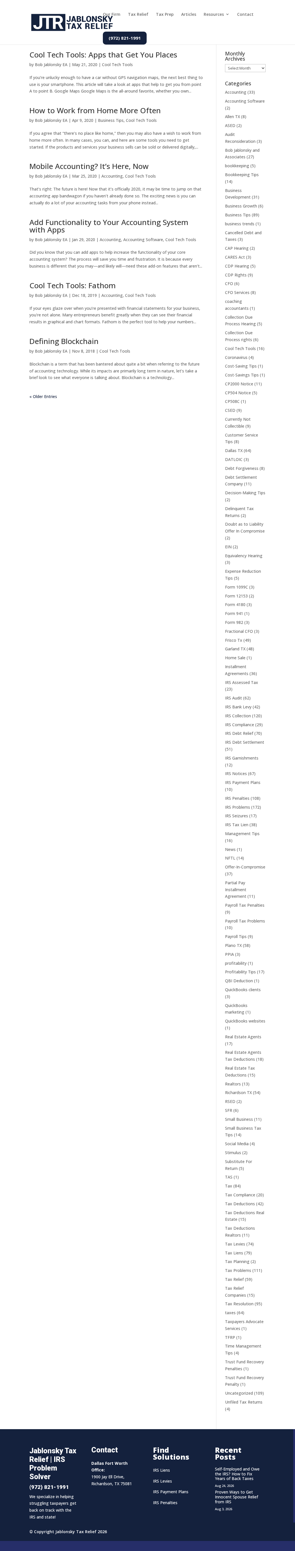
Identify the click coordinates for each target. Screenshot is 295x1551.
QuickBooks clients (243, 989)
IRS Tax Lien (236, 824)
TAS (228, 1177)
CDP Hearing (237, 266)
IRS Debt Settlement (244, 742)
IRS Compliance (239, 724)
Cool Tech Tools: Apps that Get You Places (103, 54)
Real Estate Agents (243, 1036)
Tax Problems (238, 1270)
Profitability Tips (240, 972)
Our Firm (111, 14)
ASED (230, 125)
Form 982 (234, 622)
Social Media (237, 1143)
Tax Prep (165, 14)
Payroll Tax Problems (245, 921)
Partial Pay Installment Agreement (235, 889)
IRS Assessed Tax (241, 682)
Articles (188, 14)
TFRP (230, 1337)
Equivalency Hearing (243, 555)
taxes (230, 1312)
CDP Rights (236, 275)
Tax (228, 1186)
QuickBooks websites (245, 1021)
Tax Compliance (240, 1195)
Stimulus (233, 1152)
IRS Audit (233, 698)
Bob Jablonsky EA (51, 64)
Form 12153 (236, 596)
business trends (239, 223)
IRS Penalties (237, 798)
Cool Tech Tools (117, 64)
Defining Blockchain (64, 341)
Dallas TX (234, 450)
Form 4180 (235, 604)
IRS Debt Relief (239, 733)
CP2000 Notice (239, 384)
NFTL (230, 858)
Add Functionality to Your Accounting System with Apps (108, 226)
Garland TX (235, 648)
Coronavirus (236, 357)
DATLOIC (234, 459)
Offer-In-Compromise (245, 867)
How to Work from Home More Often (95, 110)
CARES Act (235, 257)
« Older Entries (43, 396)
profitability (236, 963)
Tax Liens (234, 1253)
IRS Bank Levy (238, 707)
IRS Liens (161, 1470)
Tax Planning (237, 1261)
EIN (228, 546)
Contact (245, 14)
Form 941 (234, 613)
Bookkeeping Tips (242, 174)
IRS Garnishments (241, 758)
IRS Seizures (236, 815)
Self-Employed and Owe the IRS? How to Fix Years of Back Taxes (237, 1473)
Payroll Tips (236, 936)
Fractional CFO (239, 631)
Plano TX (233, 945)
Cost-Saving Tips (241, 366)
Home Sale (235, 657)
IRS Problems (237, 807)
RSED (230, 1101)
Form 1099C (236, 587)
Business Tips (111, 120)
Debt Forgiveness (241, 468)
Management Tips (242, 833)
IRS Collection (238, 715)
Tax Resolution (239, 1303)
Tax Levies (235, 1244)
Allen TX (232, 116)
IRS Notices (236, 773)
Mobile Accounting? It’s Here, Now (89, 166)
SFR (228, 1110)
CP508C (232, 401)
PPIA (229, 954)
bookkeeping (237, 165)
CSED (230, 410)
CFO (229, 283)
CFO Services (237, 292)
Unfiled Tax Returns (243, 1402)
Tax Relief (138, 14)
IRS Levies (162, 1481)
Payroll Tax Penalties (244, 905)
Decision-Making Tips (245, 492)
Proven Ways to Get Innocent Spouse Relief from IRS (236, 1496)
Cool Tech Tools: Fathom (72, 285)
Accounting (112, 176)
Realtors (233, 1084)
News (230, 849)
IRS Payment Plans (242, 782)
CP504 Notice (238, 392)
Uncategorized (239, 1393)
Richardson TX (238, 1092)
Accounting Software (143, 239)
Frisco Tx (233, 640)
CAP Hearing (237, 248)
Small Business (239, 1119)
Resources (214, 14)
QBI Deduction (239, 980)
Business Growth (241, 206)
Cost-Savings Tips (242, 375)
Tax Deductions (240, 1203)
